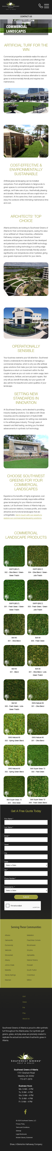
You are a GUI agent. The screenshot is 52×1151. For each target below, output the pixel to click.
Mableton (30, 935)
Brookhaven (31, 945)
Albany (7, 960)
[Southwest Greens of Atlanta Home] (10, 5)
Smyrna (30, 950)
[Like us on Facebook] (25, 1114)
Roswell (30, 965)
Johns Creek (9, 965)
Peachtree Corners (34, 940)
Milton (29, 980)
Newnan (8, 980)
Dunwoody (9, 945)
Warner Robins (32, 960)
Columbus (31, 975)
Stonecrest (9, 955)
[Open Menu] (46, 6)
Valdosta (8, 950)
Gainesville (9, 940)
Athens (7, 935)
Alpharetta (30, 955)
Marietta (8, 970)
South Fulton (32, 970)
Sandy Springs (10, 975)
